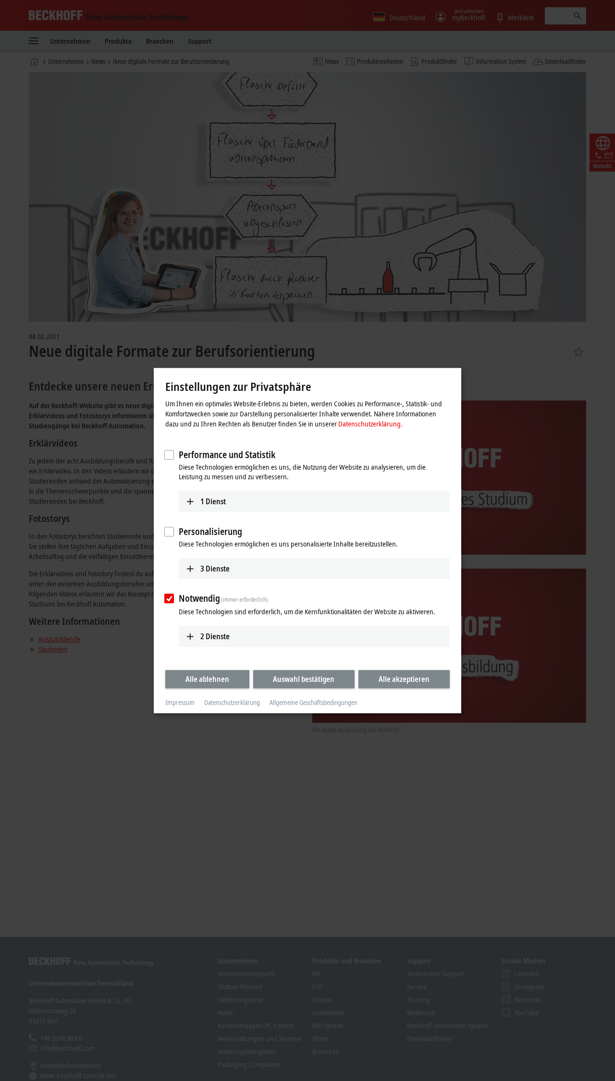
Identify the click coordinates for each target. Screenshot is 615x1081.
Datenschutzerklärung (232, 702)
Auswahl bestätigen (303, 679)
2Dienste (215, 636)
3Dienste (215, 568)
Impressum (180, 702)
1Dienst (213, 501)
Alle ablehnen (207, 679)
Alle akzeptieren (404, 679)
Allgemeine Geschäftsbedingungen (313, 702)
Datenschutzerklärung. (370, 423)
